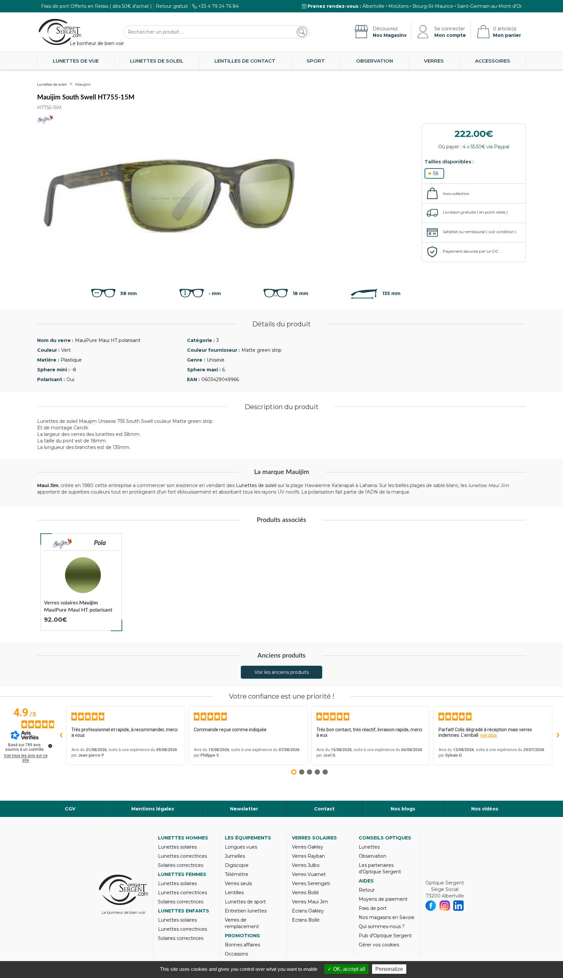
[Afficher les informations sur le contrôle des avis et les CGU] (50, 745)
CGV (70, 809)
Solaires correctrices (180, 865)
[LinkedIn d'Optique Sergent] (458, 905)
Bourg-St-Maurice (432, 6)
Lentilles (234, 893)
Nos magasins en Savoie (386, 917)
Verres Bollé (305, 893)
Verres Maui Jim (310, 902)
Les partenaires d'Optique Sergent (380, 868)
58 (436, 173)
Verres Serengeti (311, 883)
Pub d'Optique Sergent (385, 936)
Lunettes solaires (177, 847)
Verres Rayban (308, 856)
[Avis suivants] (557, 735)
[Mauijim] (62, 543)
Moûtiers (398, 6)
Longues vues (241, 847)
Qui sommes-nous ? (382, 926)
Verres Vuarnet (309, 874)
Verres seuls (238, 883)
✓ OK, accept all (346, 969)
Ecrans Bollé (306, 920)
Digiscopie (237, 865)
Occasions (236, 954)
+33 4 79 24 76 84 (218, 6)
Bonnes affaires (242, 945)
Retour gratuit (172, 6)
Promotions (242, 936)
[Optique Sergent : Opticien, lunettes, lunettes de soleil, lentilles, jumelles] (60, 32)
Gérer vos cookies (379, 945)
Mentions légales (152, 809)
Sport (316, 61)
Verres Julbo (306, 865)
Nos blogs (403, 809)
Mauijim (83, 84)
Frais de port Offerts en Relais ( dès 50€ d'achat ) (96, 6)
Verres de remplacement (242, 923)
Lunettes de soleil (156, 61)
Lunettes (369, 847)
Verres (434, 61)
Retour (367, 890)
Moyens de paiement (383, 899)
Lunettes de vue (76, 61)
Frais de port (373, 908)
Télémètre (236, 874)
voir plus (488, 735)
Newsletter (244, 809)
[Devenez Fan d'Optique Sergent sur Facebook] (431, 905)
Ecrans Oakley (308, 911)
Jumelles (235, 856)
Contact (324, 809)
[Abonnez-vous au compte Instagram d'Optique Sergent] (445, 905)
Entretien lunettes (246, 911)
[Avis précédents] (60, 735)
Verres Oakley (307, 847)
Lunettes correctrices (182, 856)
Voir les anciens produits (281, 672)
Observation (374, 61)
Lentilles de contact (244, 61)
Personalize (389, 969)
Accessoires (492, 61)
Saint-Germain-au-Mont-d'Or (489, 6)
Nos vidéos (484, 809)
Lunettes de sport (245, 902)
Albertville (373, 6)
